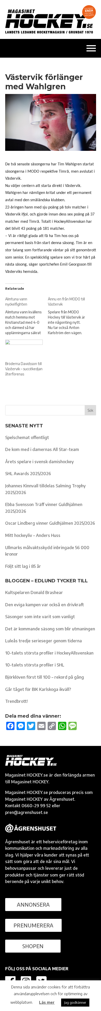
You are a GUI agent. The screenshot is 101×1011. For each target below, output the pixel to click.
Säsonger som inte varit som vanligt (40, 616)
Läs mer (47, 1002)
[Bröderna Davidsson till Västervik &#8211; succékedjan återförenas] (24, 350)
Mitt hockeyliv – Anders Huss (32, 535)
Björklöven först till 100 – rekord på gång (44, 677)
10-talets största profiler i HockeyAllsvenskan (49, 653)
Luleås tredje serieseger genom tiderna (43, 640)
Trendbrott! (16, 701)
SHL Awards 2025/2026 (28, 473)
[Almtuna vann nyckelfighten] (26, 315)
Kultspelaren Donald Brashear (34, 592)
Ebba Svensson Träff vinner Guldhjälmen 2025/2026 (43, 508)
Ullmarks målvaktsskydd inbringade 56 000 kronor (47, 551)
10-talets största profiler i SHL (34, 665)
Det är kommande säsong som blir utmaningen (50, 628)
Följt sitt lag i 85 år (23, 566)
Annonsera (33, 904)
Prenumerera (33, 925)
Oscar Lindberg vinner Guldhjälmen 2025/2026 (50, 523)
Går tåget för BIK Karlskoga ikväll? (38, 689)
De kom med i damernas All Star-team (42, 449)
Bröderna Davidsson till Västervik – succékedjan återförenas (23, 368)
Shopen (33, 946)
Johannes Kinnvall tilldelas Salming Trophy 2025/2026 (45, 489)
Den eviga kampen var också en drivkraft (44, 604)
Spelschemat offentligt (27, 437)
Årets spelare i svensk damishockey (39, 461)
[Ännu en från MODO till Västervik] (69, 315)
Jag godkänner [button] (75, 1002)
